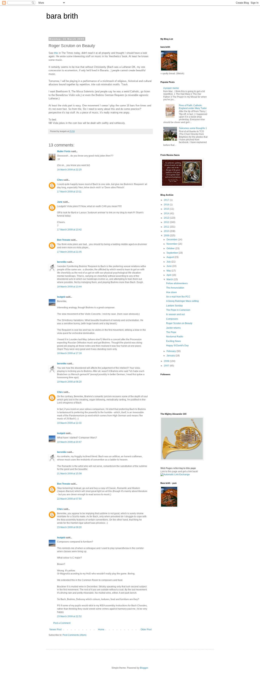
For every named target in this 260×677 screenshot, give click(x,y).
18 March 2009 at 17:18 (69, 353)
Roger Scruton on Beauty (179, 323)
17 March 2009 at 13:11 (69, 191)
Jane (59, 202)
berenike (62, 262)
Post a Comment (61, 623)
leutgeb (61, 297)
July (169, 261)
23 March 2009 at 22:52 (69, 616)
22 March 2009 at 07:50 (69, 498)
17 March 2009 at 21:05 (69, 252)
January (171, 355)
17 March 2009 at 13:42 (69, 229)
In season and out (175, 314)
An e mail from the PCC (178, 296)
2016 (167, 204)
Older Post (146, 629)
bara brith (62, 16)
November (172, 244)
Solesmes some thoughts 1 (193, 128)
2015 (167, 209)
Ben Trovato (63, 240)
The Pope (171, 332)
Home (101, 629)
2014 (167, 213)
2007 (167, 365)
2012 (167, 222)
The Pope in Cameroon (178, 310)
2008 (167, 361)
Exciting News (173, 341)
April (169, 275)
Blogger (144, 668)
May (169, 270)
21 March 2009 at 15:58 (69, 473)
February (171, 351)
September (173, 253)
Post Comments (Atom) (74, 635)
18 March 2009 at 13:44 (69, 286)
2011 (167, 226)
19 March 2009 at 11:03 (69, 423)
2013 (167, 218)
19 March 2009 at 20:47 (69, 442)
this (56, 52)
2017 (167, 200)
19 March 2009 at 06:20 (69, 381)
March (170, 279)
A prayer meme (171, 88)
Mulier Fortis (64, 151)
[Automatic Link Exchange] (175, 474)
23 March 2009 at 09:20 (69, 527)
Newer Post (55, 629)
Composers (172, 319)
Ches (60, 180)
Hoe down (171, 292)
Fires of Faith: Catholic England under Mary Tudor (193, 106)
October (171, 248)
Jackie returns (173, 328)
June (169, 266)
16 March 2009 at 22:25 (69, 169)
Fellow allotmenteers (177, 283)
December (172, 239)
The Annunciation (175, 287)
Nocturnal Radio (174, 336)
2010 (167, 231)
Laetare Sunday (174, 305)
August (170, 257)
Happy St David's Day (177, 345)
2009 (167, 235)
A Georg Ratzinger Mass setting (182, 301)
